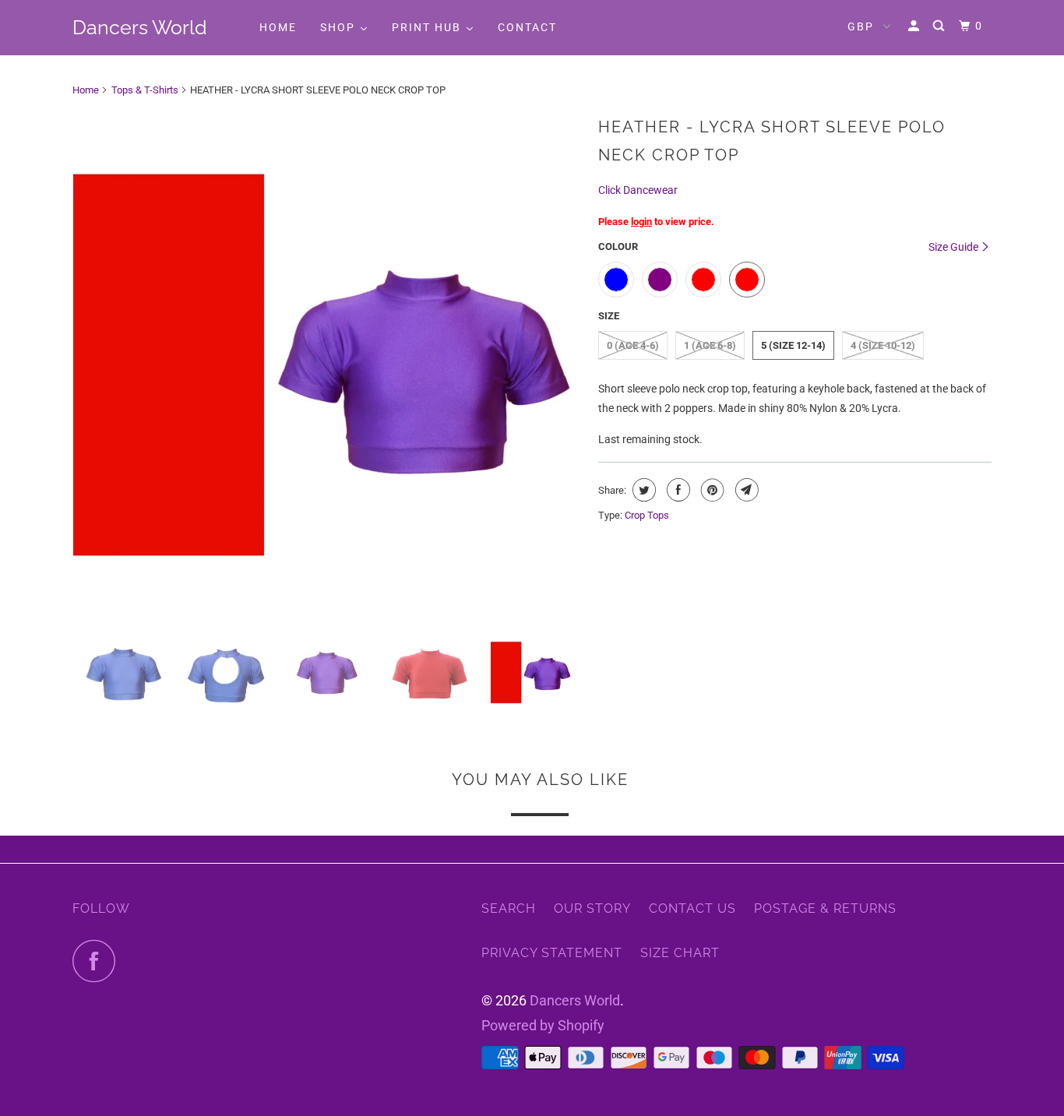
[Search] (940, 26)
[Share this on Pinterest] (710, 490)
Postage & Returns (825, 908)
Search (508, 908)
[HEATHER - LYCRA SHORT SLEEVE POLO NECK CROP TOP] (327, 365)
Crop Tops (647, 515)
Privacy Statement (551, 952)
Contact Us (692, 908)
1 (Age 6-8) (710, 345)
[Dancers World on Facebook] (98, 960)
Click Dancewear (638, 190)
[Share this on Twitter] (642, 490)
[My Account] (915, 26)
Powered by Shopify (542, 1025)
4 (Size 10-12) (883, 345)
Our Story (592, 908)
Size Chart (680, 952)
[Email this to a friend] (745, 490)
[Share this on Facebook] (676, 490)
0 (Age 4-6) (633, 345)
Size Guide (954, 247)
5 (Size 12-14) (793, 345)
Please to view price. (656, 221)
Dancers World (139, 27)
